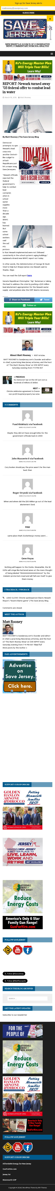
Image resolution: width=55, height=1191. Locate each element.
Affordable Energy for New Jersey (17, 1163)
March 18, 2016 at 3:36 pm (27, 496)
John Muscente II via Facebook (27, 458)
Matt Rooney (25, 97)
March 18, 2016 (11, 97)
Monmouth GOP (9, 1180)
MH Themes (42, 1187)
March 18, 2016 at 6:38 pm (27, 561)
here (29, 275)
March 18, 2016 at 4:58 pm (27, 530)
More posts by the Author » (15, 647)
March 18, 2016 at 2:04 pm (27, 427)
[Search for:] (27, 998)
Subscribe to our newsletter (15, 1014)
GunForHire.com (10, 1169)
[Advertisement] (32, 206)
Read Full (38, 644)
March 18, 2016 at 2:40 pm (27, 462)
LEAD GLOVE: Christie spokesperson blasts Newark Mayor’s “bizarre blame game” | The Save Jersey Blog (27, 599)
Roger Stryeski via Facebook (27, 493)
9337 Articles (39, 355)
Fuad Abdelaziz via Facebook (27, 424)
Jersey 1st (7, 1174)
